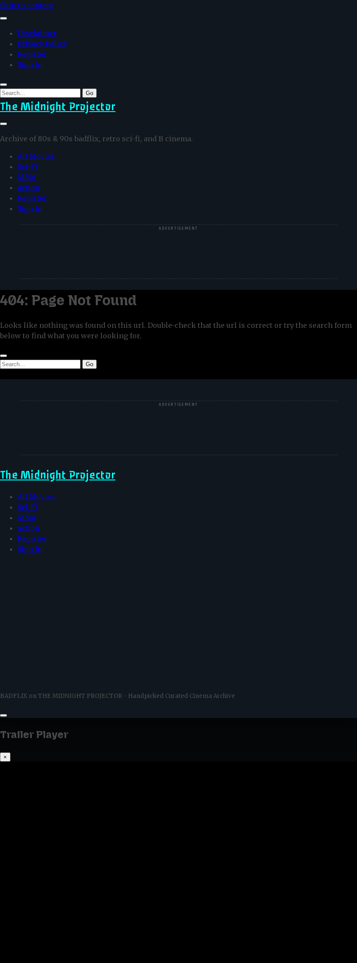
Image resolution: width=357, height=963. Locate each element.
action (28, 187)
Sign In (29, 64)
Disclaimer (37, 33)
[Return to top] (3, 715)
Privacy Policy (42, 43)
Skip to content (27, 5)
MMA (26, 177)
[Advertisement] (178, 252)
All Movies (36, 156)
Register (32, 54)
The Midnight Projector (57, 106)
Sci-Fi (27, 166)
